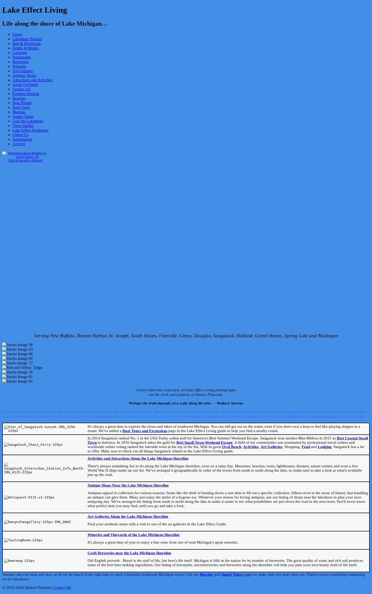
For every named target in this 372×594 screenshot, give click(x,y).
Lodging (325, 447)
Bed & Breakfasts (26, 43)
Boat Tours (21, 107)
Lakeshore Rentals (27, 39)
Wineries (19, 66)
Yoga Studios (23, 125)
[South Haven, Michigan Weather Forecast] (25, 157)
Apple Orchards (25, 84)
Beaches (19, 98)
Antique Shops (24, 75)
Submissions (22, 139)
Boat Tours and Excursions (144, 431)
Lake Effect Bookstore (30, 130)
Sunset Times (23, 116)
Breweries (20, 62)
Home (17, 34)
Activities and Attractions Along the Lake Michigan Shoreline (138, 458)
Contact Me (61, 587)
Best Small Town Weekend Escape (204, 442)
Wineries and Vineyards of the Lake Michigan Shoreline (134, 535)
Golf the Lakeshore (27, 121)
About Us (20, 135)
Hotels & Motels (25, 48)
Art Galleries (22, 71)
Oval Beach (231, 447)
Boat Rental (21, 103)
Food (306, 447)
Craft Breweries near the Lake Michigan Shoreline (129, 553)
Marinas (18, 112)
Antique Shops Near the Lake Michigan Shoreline (128, 485)
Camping (19, 52)
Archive (18, 144)
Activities (251, 447)
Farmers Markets (25, 93)
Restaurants (21, 57)
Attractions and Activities (32, 80)
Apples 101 (21, 89)
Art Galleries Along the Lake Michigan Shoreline (128, 516)
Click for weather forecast (25, 160)
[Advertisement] (22, 252)
